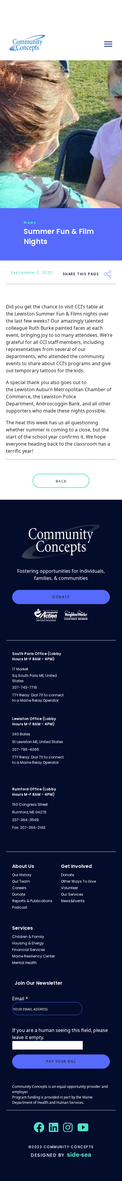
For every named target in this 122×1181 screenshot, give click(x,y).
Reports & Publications (32, 900)
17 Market (20, 669)
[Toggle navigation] (108, 44)
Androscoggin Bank (58, 403)
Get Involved (76, 866)
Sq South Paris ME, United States (34, 678)
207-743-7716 (24, 687)
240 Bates (21, 734)
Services (22, 928)
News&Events (73, 900)
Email (20, 998)
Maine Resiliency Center (33, 956)
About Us (23, 866)
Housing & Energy (28, 943)
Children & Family (28, 936)
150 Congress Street (30, 804)
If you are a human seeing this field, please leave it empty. (60, 1034)
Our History (21, 874)
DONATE (61, 596)
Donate (18, 894)
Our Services (72, 894)
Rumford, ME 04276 (29, 812)
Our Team (21, 881)
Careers (19, 887)
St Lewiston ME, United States (37, 741)
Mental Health (24, 962)
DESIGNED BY (48, 1155)
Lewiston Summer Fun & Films (48, 313)
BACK (61, 481)
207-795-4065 (25, 749)
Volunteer (69, 887)
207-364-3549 (25, 819)
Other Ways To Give (78, 881)
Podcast (19, 907)
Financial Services (28, 949)
